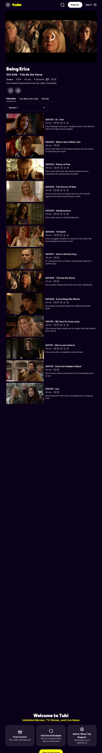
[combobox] (27, 107)
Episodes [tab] (11, 98)
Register (75, 5)
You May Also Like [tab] (28, 98)
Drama (9, 79)
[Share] (18, 90)
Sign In (89, 5)
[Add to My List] (10, 90)
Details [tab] (45, 98)
